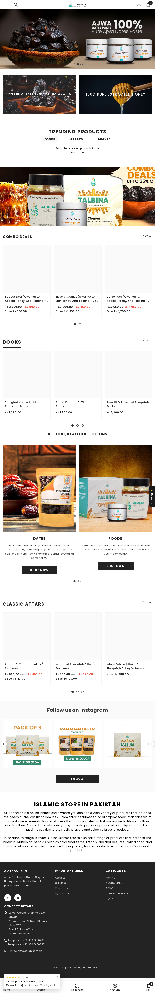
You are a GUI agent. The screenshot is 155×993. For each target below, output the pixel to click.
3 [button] (81, 64)
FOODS (49, 139)
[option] (77, 39)
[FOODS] (115, 488)
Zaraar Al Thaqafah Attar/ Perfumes (24, 666)
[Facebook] (7, 897)
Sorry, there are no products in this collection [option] (77, 150)
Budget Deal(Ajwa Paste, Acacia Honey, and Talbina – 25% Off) (25, 299)
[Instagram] (17, 897)
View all (147, 602)
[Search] (16, 4)
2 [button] (78, 64)
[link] (40, 987)
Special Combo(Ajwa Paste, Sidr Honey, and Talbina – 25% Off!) (77, 299)
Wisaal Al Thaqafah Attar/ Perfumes (75, 666)
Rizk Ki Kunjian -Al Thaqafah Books (75, 404)
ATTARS (76, 139)
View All (147, 235)
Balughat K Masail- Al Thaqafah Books (20, 404)
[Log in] (139, 5)
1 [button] (74, 64)
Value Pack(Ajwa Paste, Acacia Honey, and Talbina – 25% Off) (127, 299)
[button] (3, 744)
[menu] (5, 4)
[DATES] (39, 488)
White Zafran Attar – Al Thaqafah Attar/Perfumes (125, 666)
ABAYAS (104, 139)
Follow (77, 779)
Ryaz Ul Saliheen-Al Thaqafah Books (128, 404)
